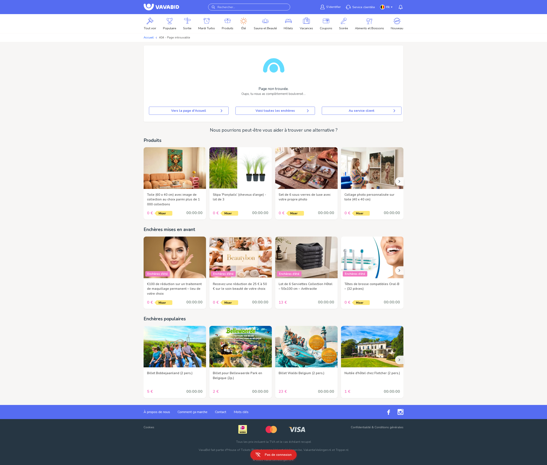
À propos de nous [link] (157, 412)
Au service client (362, 111)
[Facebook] (385, 412)
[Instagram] (396, 412)
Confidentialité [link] (361, 427)
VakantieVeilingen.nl (317, 450)
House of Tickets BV (242, 450)
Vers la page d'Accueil (188, 111)
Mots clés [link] (241, 412)
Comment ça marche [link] (192, 412)
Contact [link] (220, 412)
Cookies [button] (149, 427)
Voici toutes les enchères (275, 111)
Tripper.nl (342, 450)
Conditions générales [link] (389, 427)
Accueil (149, 37)
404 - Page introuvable (174, 37)
